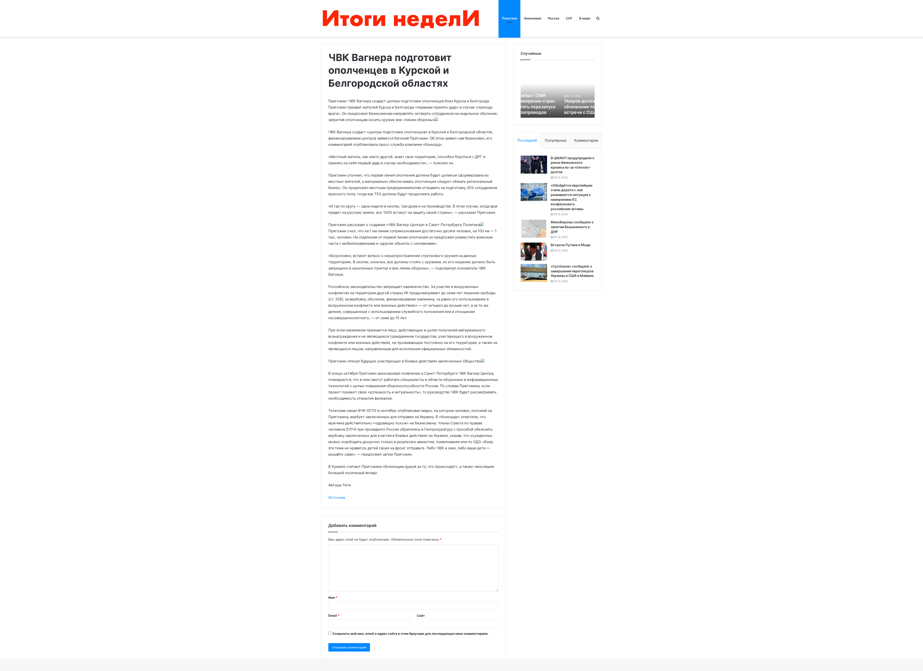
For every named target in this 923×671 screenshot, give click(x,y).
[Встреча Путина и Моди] (534, 252)
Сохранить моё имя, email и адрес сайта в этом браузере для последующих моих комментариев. (410, 633)
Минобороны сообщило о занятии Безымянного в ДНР (572, 226)
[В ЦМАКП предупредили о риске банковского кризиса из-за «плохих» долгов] (534, 165)
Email (333, 615)
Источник (336, 497)
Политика (509, 18)
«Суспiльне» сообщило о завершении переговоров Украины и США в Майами (572, 271)
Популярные (556, 140)
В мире (584, 18)
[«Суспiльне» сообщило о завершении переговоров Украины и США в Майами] (534, 273)
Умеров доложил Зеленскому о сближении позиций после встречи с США (557, 106)
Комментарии (586, 140)
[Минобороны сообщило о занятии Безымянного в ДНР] (534, 229)
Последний (527, 140)
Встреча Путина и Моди (570, 245)
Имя (332, 597)
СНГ (569, 18)
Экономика (532, 18)
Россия (553, 18)
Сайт (421, 615)
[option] (558, 91)
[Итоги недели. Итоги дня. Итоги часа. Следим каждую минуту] (402, 18)
